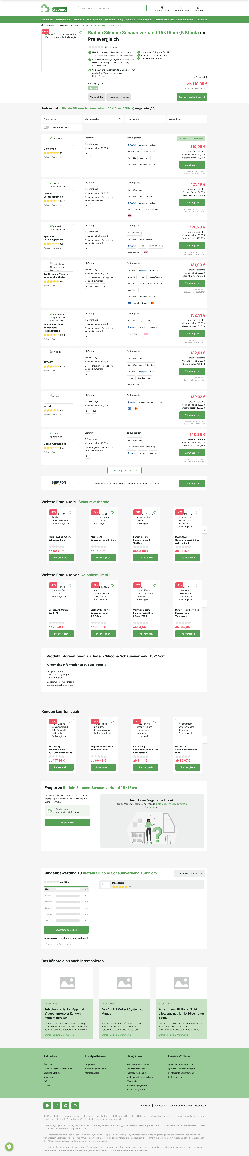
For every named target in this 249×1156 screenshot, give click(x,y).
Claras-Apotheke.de (55, 443)
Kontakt (47, 1085)
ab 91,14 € (182, 551)
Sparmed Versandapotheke (54, 238)
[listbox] (62, 119)
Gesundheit (47, 19)
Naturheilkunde (94, 19)
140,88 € (197, 434)
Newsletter (48, 1077)
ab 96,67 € (182, 760)
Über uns (48, 1064)
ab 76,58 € (56, 627)
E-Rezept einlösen (60, 127)
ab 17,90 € (98, 551)
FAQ (45, 1081)
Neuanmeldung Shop (95, 1068)
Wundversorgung (65, 25)
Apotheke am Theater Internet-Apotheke (56, 276)
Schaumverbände (81, 25)
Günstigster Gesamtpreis (191, 138)
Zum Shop (190, 165)
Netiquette (200, 1105)
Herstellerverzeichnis (137, 1073)
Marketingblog (92, 1073)
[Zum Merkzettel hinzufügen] (80, 32)
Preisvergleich (61, 557)
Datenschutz (160, 1105)
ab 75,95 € (98, 627)
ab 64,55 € (140, 627)
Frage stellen (67, 822)
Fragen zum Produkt (119, 97)
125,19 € (198, 184)
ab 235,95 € (183, 627)
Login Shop (90, 1064)
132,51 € (197, 315)
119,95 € (198, 146)
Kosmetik (130, 19)
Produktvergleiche (164, 19)
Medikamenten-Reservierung (57, 1068)
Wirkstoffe (132, 1081)
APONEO (49, 362)
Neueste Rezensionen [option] (186, 873)
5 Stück (93, 88)
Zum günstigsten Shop (190, 97)
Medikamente (63, 19)
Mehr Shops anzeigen (122, 470)
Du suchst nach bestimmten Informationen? (66, 938)
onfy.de (48, 406)
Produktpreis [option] (50, 119)
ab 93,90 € (141, 551)
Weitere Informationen (53, 157)
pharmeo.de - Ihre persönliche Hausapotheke (54, 327)
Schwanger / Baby (114, 19)
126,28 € (197, 227)
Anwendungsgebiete (137, 1085)
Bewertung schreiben (66, 930)
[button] (205, 529)
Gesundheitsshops (136, 1068)
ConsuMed (50, 148)
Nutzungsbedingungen (180, 1105)
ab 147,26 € (57, 760)
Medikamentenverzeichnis (140, 1077)
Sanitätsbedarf (144, 19)
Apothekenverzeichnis (138, 1064)
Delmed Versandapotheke (54, 195)
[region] (152, 884)
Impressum (145, 1105)
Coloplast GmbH (161, 52)
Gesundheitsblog (184, 19)
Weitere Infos (96, 97)
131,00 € (197, 265)
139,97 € (197, 397)
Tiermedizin (78, 19)
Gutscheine (202, 19)
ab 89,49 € (56, 551)
